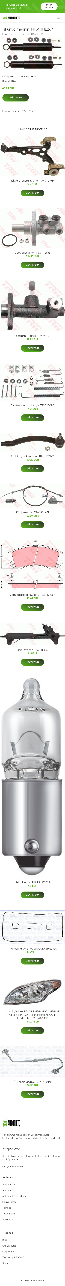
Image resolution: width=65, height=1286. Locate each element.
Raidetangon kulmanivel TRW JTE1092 (32, 456)
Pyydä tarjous (49, 6)
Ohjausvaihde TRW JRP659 (32, 650)
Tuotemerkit (23, 76)
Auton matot (9, 1190)
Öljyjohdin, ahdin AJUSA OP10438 (32, 1081)
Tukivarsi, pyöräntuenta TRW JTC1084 (32, 180)
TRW (33, 76)
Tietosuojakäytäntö (13, 1257)
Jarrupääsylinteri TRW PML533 (32, 252)
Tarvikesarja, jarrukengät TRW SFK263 (33, 405)
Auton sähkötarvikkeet (14, 1196)
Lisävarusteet (9, 1201)
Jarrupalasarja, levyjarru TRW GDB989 (32, 594)
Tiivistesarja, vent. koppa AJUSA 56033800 (32, 948)
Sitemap (6, 1263)
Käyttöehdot (9, 1251)
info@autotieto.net (12, 1166)
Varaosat (7, 1219)
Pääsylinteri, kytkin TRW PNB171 (32, 335)
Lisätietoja (15, 97)
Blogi (5, 1239)
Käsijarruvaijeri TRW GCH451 (32, 512)
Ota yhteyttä (9, 1245)
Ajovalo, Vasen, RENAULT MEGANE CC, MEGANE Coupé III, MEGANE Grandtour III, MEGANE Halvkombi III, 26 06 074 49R (33, 1015)
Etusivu (6, 34)
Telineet (6, 1207)
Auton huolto (9, 1184)
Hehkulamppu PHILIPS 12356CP (32, 882)
